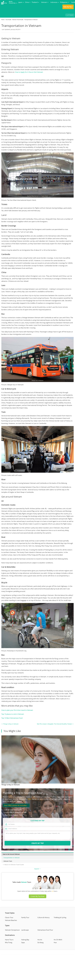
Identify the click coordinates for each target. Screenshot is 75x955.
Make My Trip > (68, 7)
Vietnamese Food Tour (45, 930)
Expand (36, 869)
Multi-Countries (12, 2)
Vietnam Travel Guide (17, 19)
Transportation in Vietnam (31, 19)
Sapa (23, 942)
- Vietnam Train (7, 861)
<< (9, 724)
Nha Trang (8, 942)
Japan (20, 2)
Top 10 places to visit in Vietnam (12, 714)
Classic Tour (9, 917)
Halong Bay (25, 940)
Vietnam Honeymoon (12, 930)
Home (5, 3)
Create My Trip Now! (37, 896)
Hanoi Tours (9, 940)
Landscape (25, 930)
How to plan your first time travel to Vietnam (17, 710)
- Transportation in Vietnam (11, 858)
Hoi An (40, 940)
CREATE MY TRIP (37, 843)
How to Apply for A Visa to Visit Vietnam (29, 72)
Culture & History (43, 917)
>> (55, 724)
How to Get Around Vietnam (11, 854)
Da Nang (40, 942)
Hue (55, 942)
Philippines (64, 2)
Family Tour (25, 917)
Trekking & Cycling (60, 917)
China (27, 2)
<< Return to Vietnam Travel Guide (13, 864)
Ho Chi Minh (58, 940)
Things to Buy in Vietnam (10, 785)
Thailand (35, 2)
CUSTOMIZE (69, 15)
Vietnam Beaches (11, 920)
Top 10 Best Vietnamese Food (11, 718)
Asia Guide (8, 19)
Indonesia (53, 2)
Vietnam (44, 2)
